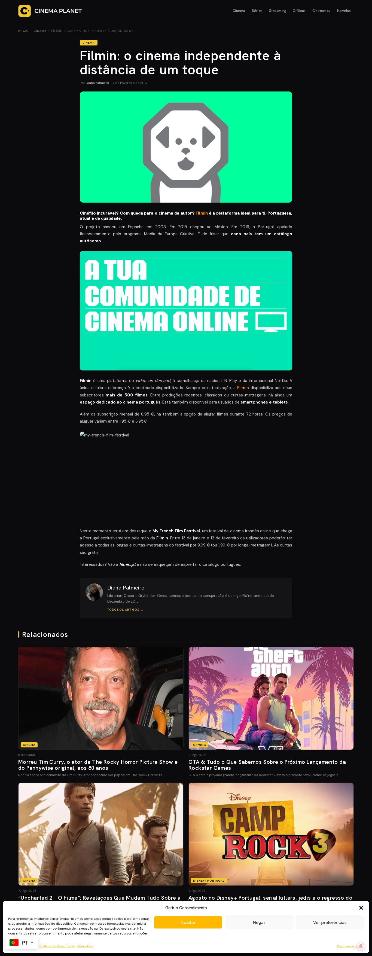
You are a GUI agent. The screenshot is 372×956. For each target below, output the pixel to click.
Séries (257, 10)
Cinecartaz (321, 10)
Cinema (239, 10)
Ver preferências (330, 922)
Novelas (344, 10)
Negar (259, 922)
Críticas (299, 10)
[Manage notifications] (360, 946)
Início (23, 31)
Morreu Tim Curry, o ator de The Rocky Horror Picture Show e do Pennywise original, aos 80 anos (98, 764)
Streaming (277, 10)
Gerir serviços (347, 946)
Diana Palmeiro (97, 83)
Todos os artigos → (125, 610)
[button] (361, 908)
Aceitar (188, 922)
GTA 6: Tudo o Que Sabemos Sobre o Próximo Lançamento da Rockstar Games (267, 764)
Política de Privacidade (57, 946)
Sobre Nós (85, 946)
